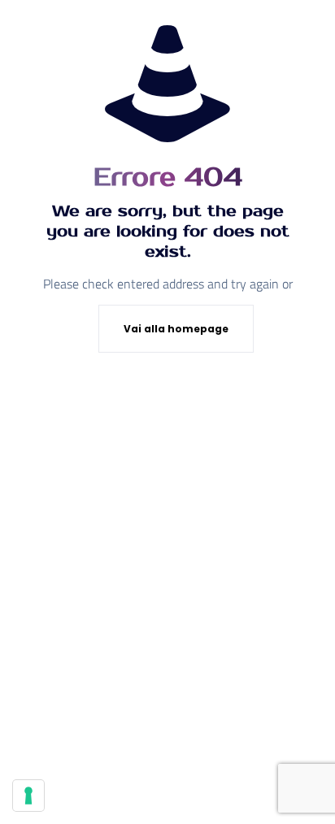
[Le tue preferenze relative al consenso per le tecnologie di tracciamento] (28, 795)
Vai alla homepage (176, 329)
